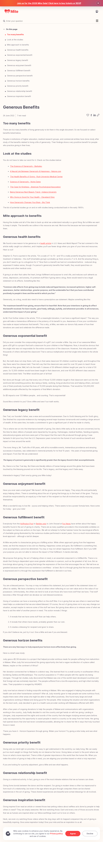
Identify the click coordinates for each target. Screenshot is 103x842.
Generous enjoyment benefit (19, 65)
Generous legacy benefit (17, 60)
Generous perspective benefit (20, 76)
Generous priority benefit (17, 86)
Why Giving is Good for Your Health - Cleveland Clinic (32, 197)
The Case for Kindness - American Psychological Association (35, 187)
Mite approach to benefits (18, 45)
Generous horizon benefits (18, 81)
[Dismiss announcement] (98, 3)
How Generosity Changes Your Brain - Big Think (30, 202)
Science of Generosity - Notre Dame (25, 182)
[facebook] (91, 115)
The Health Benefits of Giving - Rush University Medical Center (36, 177)
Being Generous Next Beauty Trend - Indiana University (33, 192)
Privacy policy (56, 833)
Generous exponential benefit (19, 55)
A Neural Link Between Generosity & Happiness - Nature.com (35, 171)
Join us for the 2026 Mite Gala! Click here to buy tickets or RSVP (49, 3)
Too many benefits (15, 34)
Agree (73, 833)
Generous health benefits (17, 50)
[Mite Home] (11, 11)
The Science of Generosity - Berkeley (26, 166)
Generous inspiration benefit (19, 96)
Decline (90, 833)
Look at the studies (15, 40)
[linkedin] (94, 115)
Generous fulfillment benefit (18, 70)
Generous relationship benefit (19, 91)
